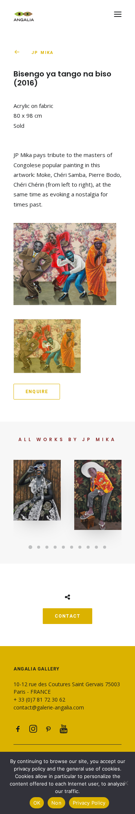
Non (56, 803)
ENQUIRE (37, 391)
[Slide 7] (80, 547)
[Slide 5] (63, 547)
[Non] (125, 783)
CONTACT (67, 616)
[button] (117, 14)
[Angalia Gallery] (68, 14)
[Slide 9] (96, 547)
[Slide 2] (38, 547)
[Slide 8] (88, 547)
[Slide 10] (104, 547)
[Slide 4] (55, 547)
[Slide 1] (30, 547)
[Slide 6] (72, 547)
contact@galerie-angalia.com (49, 707)
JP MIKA (43, 52)
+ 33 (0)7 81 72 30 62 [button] (39, 699)
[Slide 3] (47, 547)
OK (36, 803)
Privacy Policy (89, 803)
